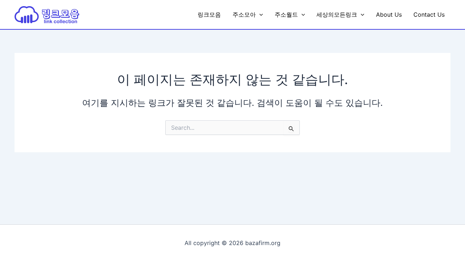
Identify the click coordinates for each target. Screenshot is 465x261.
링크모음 (209, 14)
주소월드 (286, 14)
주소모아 (244, 14)
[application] (259, 14)
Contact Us (429, 14)
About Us (389, 14)
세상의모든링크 (336, 14)
